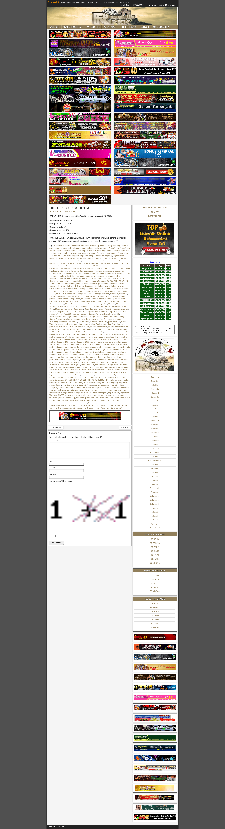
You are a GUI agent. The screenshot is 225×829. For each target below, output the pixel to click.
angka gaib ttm (88, 248)
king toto (68, 291)
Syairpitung (53, 388)
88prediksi (76, 246)
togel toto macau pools (98, 393)
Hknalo (61, 281)
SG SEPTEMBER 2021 (100, 380)
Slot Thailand (155, 468)
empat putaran (91, 278)
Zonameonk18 (116, 408)
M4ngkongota (86, 299)
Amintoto (103, 246)
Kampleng (80, 286)
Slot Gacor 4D (154, 437)
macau (95, 299)
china (118, 276)
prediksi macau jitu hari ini (83, 337)
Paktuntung (53, 322)
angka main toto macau (111, 251)
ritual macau (100, 365)
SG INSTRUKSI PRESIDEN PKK (77, 380)
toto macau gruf (109, 395)
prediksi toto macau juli (96, 350)
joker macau (103, 284)
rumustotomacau (97, 377)
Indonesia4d (76, 281)
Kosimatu (105, 294)
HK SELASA (155, 608)
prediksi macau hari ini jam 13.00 (94, 329)
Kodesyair (70, 294)
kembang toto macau (86, 289)
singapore (53, 383)
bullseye (120, 273)
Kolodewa (87, 294)
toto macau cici (80, 395)
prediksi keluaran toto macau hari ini (63, 327)
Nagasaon (84, 314)
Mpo (107, 312)
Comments (79, 211)
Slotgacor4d (154, 441)
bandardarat (96, 258)
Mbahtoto (108, 309)
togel (96, 390)
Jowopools (53, 286)
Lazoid (107, 296)
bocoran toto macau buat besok (88, 263)
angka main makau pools (91, 251)
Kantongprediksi (91, 286)
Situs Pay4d (155, 528)
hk (57, 281)
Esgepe (113, 278)
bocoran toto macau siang (104, 271)
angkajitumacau (111, 253)
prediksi (92, 324)
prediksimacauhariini (57, 360)
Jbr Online (93, 284)
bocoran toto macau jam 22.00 (75, 268)
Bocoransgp (86, 273)
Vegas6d (92, 408)
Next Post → (125, 428)
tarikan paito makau (83, 388)
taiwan (61, 388)
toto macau (69, 395)
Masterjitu (53, 306)
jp (59, 286)
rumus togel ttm (61, 377)
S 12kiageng (109, 377)
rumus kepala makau (112, 372)
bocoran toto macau (67, 263)
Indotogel (85, 281)
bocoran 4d (101, 261)
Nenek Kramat (104, 314)
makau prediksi (115, 301)
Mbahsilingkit (78, 309)
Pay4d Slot (155, 524)
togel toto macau (82, 393)
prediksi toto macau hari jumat (115, 344)
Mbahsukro (88, 309)
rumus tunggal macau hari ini (79, 377)
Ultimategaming (66, 408)
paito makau (93, 319)
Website (52, 474)
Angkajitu (100, 253)
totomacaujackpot (69, 403)
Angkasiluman (118, 256)
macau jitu (102, 299)
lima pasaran (115, 296)
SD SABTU (155, 559)
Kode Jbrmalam (109, 291)
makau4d (125, 301)
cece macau (110, 276)
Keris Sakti (117, 289)
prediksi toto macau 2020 (58, 342)
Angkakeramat (54, 256)
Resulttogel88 (75, 365)
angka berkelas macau (58, 248)
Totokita (155, 508)
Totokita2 (154, 512)
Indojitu (67, 281)
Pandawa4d (73, 322)
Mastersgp (73, 306)
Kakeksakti (71, 286)
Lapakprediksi (90, 296)
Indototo (93, 281)
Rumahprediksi (68, 367)
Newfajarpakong (55, 317)
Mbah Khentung (114, 306)
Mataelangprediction (85, 306)
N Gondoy (59, 314)
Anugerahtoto (64, 258)
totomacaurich (73, 405)
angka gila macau (101, 248)
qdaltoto (121, 362)
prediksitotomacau (100, 360)
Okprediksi (84, 317)
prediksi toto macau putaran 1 (106, 352)
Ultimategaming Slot (80, 408)
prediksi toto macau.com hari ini (70, 357)
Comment (54, 441)
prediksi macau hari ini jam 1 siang (68, 329)
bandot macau (107, 258)
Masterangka (121, 304)
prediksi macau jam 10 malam (60, 337)
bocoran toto (54, 263)
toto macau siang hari (83, 400)
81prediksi (67, 246)
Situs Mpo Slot (63, 383)
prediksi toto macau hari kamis (61, 347)
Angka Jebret (114, 248)
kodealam (62, 294)
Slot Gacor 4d (155, 453)
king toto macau (79, 291)
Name (52, 461)
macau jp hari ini (113, 299)
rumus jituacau (98, 372)
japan (78, 284)
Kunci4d (81, 296)
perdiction (116, 322)
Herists (52, 281)
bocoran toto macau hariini (108, 266)
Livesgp (72, 299)
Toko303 (61, 395)
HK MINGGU (155, 627)
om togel (92, 317)
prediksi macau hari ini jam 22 (92, 332)
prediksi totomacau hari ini (93, 357)
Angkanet (75, 256)
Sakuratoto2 (154, 496)
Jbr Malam (85, 284)
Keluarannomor (71, 289)
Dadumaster (53, 278)
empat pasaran (79, 278)
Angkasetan (99, 256)
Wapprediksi (105, 408)
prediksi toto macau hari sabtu (108, 347)
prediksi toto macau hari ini (64, 344)
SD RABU (155, 547)
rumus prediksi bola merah (105, 375)
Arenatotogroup (76, 258)
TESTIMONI (144, 27)
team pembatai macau (57, 390)
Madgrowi (69, 301)
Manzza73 (82, 304)
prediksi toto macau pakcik (117, 350)
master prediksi (101, 304)
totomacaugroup (55, 403)
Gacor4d (155, 445)
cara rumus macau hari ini (86, 276)
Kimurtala (60, 291)
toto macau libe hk (103, 398)
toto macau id (122, 395)
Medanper (124, 309)
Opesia (52, 319)
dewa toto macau (66, 278)
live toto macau (62, 299)
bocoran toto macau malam (98, 268)
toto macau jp (70, 398)
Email (52, 468)
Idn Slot (155, 413)
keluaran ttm (60, 289)
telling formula (72, 390)
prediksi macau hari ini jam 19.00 (67, 332)
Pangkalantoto (83, 322)
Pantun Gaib (102, 322)
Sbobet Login (155, 488)
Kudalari (52, 296)
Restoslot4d (64, 365)
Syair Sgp (66, 385)
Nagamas (75, 314)
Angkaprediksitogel (87, 256)
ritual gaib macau (87, 365)
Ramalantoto (54, 365)
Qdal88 (155, 456)
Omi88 (115, 317)
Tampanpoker (70, 388)
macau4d (61, 301)
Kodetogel (79, 294)
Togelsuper (124, 393)
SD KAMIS (155, 551)
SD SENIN (155, 539)
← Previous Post (55, 428)
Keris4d (125, 289)
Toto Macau (154, 421)
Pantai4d (93, 322)
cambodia (62, 276)
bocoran (93, 261)
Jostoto (121, 284)
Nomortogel (67, 317)
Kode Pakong (121, 291)
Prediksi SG (56, 211)
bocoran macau (112, 261)
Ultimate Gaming (113, 405)
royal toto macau (55, 367)
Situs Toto (155, 389)
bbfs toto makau (75, 261)
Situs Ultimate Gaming (92, 383)
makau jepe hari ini (88, 301)
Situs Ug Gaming (76, 383)
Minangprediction (91, 312)
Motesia (102, 312)
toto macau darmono (95, 395)
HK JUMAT (155, 619)
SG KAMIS (155, 583)
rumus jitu (110, 370)
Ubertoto (103, 405)
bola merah (111, 273)
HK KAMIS (155, 615)
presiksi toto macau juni (95, 362)
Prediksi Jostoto (118, 324)
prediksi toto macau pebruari (60, 352)
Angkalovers (66, 256)
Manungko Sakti (71, 304)
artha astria (87, 258)
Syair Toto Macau (85, 385)
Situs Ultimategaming (110, 383)
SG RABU (155, 579)
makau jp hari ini (102, 301)
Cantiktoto (71, 276)
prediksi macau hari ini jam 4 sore (62, 334)
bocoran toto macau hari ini (111, 263)
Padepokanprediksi (63, 319)
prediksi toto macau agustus (100, 342)
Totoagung (96, 400)
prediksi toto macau (119, 339)
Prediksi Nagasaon (84, 339)
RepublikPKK (53, 2)
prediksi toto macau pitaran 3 (83, 352)
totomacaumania (105, 403)
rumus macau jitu (87, 375)
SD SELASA (155, 543)
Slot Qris (155, 405)
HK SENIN (155, 604)
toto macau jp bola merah (85, 398)
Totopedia (83, 405)
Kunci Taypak (72, 296)
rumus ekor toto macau (78, 370)
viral (98, 408)
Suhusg (58, 385)
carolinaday (101, 276)
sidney (112, 380)
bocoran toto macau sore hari (70, 273)
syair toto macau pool (101, 385)
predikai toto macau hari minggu (76, 324)
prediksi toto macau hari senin (75, 350)
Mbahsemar (68, 309)
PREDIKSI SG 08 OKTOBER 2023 (69, 208)
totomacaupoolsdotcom (58, 405)
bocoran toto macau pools (63, 271)
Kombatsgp (96, 294)
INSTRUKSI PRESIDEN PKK (118, 281)
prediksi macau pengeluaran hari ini (107, 337)
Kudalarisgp (61, 296)
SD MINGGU (155, 563)
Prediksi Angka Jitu (103, 324)
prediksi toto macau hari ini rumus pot (89, 344)
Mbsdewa (116, 309)
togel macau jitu (69, 393)
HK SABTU (155, 623)
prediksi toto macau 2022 (79, 342)
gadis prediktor (122, 278)
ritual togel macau (112, 365)
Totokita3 (154, 516)
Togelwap (53, 395)
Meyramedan (63, 312)
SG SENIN (155, 575)
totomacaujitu (82, 403)
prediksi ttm (108, 357)
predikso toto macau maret (118, 360)
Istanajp (52, 284)
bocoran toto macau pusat (83, 271)
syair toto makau (117, 385)
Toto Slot (154, 385)
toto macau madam (118, 398)
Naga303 (67, 314)
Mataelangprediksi (101, 306)
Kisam (100, 291)
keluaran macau (104, 286)
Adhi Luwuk (85, 246)
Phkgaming (59, 324)
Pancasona (63, 322)
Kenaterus (99, 289)
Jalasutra (60, 284)
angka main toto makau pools (75, 253)
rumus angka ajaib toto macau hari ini (109, 367)
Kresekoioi (114, 294)
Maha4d (77, 301)
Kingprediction (91, 291)
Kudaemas (123, 294)
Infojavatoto (101, 281)
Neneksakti (115, 314)
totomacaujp (93, 403)
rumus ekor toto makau (96, 370)
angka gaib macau (74, 248)
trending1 (91, 405)
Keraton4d (107, 289)
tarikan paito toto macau (101, 388)
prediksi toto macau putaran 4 (74, 355)
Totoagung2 (105, 400)
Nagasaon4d (93, 314)
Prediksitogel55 (86, 360)
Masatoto (91, 304)
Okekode (75, 317)
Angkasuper (53, 258)
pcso (110, 322)
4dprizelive (58, 246)
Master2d (111, 304)
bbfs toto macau (62, 261)
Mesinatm (53, 312)
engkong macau (104, 278)
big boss (85, 261)
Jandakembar (69, 284)
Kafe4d (63, 286)
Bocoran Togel (124, 261)
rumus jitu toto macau (83, 372)
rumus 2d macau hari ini (84, 367)
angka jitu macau (63, 251)
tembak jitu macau (86, 390)
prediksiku (118, 357)
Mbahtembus (99, 309)
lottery (78, 299)
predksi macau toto (56, 362)
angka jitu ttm (76, 251)
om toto (99, 317)
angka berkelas (122, 246)
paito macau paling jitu (79, 319)
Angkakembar (123, 253)
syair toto (74, 385)
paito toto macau (114, 319)
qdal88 (107, 362)
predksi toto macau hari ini (75, 362)
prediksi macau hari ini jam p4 (115, 334)
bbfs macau (118, 258)
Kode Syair (53, 294)
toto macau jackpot (56, 398)
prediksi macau (83, 327)
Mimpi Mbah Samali (76, 312)
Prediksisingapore (72, 360)
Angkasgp (108, 256)
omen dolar (107, 317)
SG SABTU (155, 587)
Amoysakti (112, 246)
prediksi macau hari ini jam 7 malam (89, 334)
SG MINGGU (67, 211)
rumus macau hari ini (72, 375)
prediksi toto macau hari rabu (85, 347)
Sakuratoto (155, 480)
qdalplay (114, 362)
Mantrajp (61, 304)
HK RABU (155, 611)
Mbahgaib (59, 309)
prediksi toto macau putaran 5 (98, 355)
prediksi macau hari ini (98, 327)
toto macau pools (67, 400)
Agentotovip (94, 246)
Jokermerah (113, 284)
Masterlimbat (63, 306)
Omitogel (122, 317)
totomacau (115, 400)
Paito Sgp (103, 319)
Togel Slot (155, 381)
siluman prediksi (122, 380)
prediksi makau (70, 339)
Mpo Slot (113, 312)
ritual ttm (123, 365)
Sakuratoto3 (154, 504)
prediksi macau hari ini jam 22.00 (116, 332)
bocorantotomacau (99, 273)
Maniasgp (53, 304)
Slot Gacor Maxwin (155, 460)
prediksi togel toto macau (101, 339)
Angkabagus (91, 253)
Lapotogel (100, 296)
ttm (97, 405)
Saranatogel (59, 380)
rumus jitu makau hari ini (64, 372)
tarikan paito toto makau (120, 388)
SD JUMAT (155, 555)
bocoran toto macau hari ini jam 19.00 (83, 266)
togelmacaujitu (113, 393)
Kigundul (52, 291)
